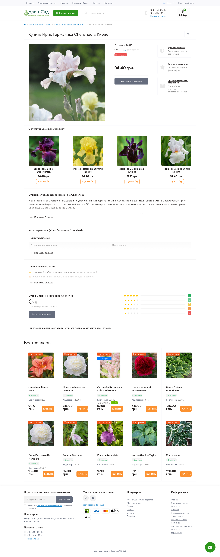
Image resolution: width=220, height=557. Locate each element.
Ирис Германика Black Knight (132, 170)
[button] (41, 217)
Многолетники (36, 24)
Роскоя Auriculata (107, 455)
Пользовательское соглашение (49, 506)
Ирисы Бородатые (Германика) (69, 24)
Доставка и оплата (47, 3)
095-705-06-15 (158, 10)
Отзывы (96, 3)
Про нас (64, 3)
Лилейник (131, 516)
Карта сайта (176, 532)
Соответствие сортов (178, 64)
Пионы (130, 509)
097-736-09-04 (158, 13)
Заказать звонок (158, 16)
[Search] (86, 13)
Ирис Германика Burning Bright (88, 170)
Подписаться (64, 499)
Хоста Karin (173, 455)
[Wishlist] (54, 352)
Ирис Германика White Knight (176, 170)
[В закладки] (187, 34)
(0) (124, 50)
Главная (30, 3)
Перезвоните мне (32, 539)
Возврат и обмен (80, 3)
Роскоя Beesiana (72, 455)
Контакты (108, 3)
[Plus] (52, 486)
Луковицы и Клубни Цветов (140, 500)
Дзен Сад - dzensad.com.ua (106, 551)
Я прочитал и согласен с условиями (50, 507)
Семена (130, 513)
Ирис (48, 24)
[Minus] (30, 486)
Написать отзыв (41, 314)
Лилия (130, 506)
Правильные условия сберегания (178, 81)
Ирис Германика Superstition (44, 170)
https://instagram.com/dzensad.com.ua (86, 498)
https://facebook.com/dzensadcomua (93, 498)
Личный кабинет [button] (186, 3)
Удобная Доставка (176, 48)
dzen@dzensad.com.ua (93, 505)
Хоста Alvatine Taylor (144, 455)
